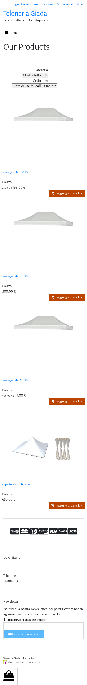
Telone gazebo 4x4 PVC (16, 380)
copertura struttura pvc (16, 484)
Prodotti (25, 4)
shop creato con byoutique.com (24, 662)
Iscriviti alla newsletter (26, 634)
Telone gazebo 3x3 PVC (16, 172)
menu (13, 33)
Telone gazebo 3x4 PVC (16, 276)
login (16, 4)
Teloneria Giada (25, 13)
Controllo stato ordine (70, 4)
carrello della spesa (44, 4)
